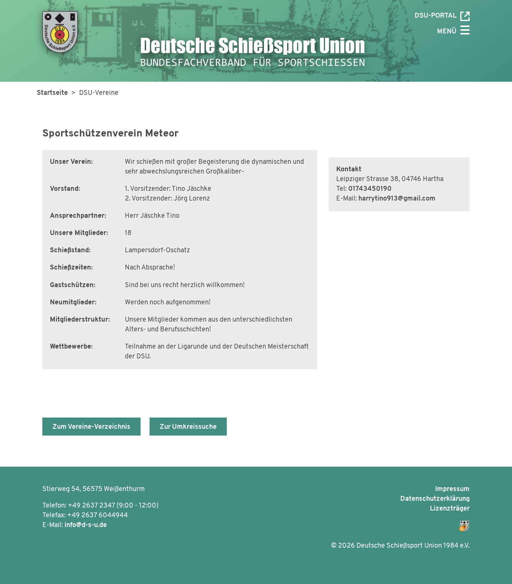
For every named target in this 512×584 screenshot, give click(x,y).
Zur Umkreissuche (188, 427)
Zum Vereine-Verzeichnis (91, 427)
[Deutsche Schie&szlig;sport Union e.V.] (66, 32)
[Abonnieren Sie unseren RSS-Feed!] (366, 524)
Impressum (452, 489)
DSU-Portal (436, 16)
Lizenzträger (450, 509)
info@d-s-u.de (85, 525)
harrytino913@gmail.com (397, 199)
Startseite (52, 93)
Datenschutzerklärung (435, 499)
